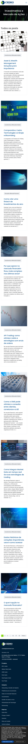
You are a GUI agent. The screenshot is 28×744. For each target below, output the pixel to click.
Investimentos (5, 696)
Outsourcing (5, 705)
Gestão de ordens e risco (8, 699)
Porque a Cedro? (6, 715)
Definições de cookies (20, 741)
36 (13, 635)
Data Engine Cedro (6, 678)
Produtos (4, 663)
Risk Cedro (4, 675)
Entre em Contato (6, 721)
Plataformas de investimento (9, 691)
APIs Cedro (5, 666)
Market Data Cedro (6, 669)
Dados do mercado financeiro (9, 693)
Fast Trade (4, 681)
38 (19, 635)
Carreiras (4, 718)
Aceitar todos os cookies (7, 741)
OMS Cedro (5, 672)
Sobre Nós (4, 712)
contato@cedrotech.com (8, 648)
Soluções (4, 685)
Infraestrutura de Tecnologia (9, 702)
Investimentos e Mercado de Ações (13, 55)
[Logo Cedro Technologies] (7, 3)
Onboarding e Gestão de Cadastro (10, 688)
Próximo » (24, 635)
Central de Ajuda (6, 724)
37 (16, 635)
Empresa (4, 709)
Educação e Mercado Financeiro (12, 193)
